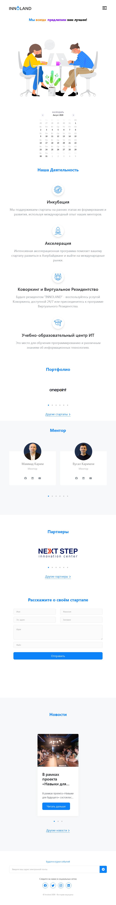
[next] (73, 115)
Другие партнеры (56, 576)
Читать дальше (56, 806)
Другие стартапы (56, 414)
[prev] (42, 115)
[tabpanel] (58, 390)
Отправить (58, 656)
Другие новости (56, 830)
